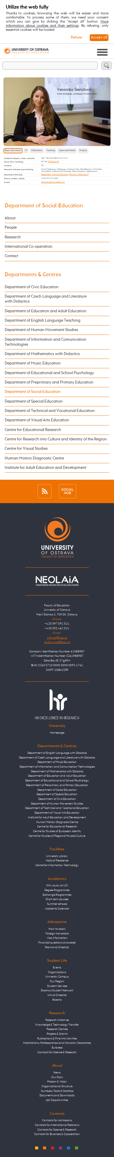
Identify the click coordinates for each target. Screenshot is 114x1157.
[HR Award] (57, 704)
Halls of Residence (57, 860)
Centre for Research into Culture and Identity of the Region (56, 439)
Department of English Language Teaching (42, 320)
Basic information (13, 151)
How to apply (57, 928)
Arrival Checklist (57, 995)
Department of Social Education (55, 174)
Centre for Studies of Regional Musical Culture (57, 835)
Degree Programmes (57, 890)
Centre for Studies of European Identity (57, 831)
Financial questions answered (57, 942)
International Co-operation (28, 247)
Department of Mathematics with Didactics (42, 354)
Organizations (57, 972)
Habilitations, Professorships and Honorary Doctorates (57, 1042)
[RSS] (44, 491)
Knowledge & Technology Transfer (57, 1024)
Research (13, 237)
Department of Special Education (34, 401)
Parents (57, 999)
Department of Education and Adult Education (45, 311)
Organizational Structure (57, 1086)
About (10, 218)
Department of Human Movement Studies (41, 330)
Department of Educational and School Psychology (49, 373)
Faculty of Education (79, 174)
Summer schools (57, 903)
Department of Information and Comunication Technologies (45, 342)
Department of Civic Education (31, 287)
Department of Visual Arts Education (37, 420)
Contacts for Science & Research (57, 1052)
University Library (57, 856)
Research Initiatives (57, 1020)
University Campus (57, 976)
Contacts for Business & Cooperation (57, 1134)
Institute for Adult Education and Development (45, 468)
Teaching (50, 151)
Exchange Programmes (57, 894)
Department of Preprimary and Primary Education (49, 382)
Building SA (54, 161)
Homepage (57, 732)
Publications (36, 151)
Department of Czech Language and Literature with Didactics (46, 298)
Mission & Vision (57, 1081)
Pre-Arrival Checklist (57, 947)
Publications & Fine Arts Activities (57, 1038)
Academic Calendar (57, 908)
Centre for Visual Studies (26, 449)
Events (57, 967)
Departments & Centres (33, 274)
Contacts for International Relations (57, 1125)
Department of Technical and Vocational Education (50, 411)
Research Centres (57, 1029)
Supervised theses (67, 151)
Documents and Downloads (57, 1095)
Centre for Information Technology (57, 865)
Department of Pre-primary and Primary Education (57, 785)
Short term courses (57, 899)
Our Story (57, 1077)
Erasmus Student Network (57, 990)
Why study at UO (57, 885)
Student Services (57, 986)
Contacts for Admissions (57, 1120)
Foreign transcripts (57, 933)
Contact (11, 256)
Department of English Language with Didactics (57, 752)
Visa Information (57, 938)
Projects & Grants (57, 1033)
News (57, 1072)
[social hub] (67, 491)
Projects (83, 151)
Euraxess (57, 1047)
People (11, 227)
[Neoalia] (57, 580)
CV (26, 151)
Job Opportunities (57, 1100)
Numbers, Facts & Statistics (57, 1091)
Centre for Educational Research (33, 430)
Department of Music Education (33, 363)
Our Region (57, 981)
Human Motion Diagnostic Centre (34, 458)
